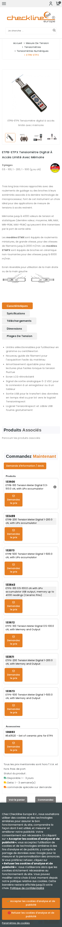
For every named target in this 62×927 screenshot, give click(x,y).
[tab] (17, 305)
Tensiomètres (32, 47)
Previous (7, 137)
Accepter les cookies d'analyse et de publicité (32, 903)
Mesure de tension (37, 43)
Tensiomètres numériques (32, 51)
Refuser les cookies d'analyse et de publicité (32, 914)
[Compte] (51, 4)
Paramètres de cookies (16, 923)
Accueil (17, 43)
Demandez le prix (13, 501)
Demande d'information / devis (25, 465)
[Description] (54, 487)
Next (54, 137)
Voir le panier (17, 799)
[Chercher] (54, 31)
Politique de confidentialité (27, 888)
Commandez (45, 799)
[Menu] (4, 4)
